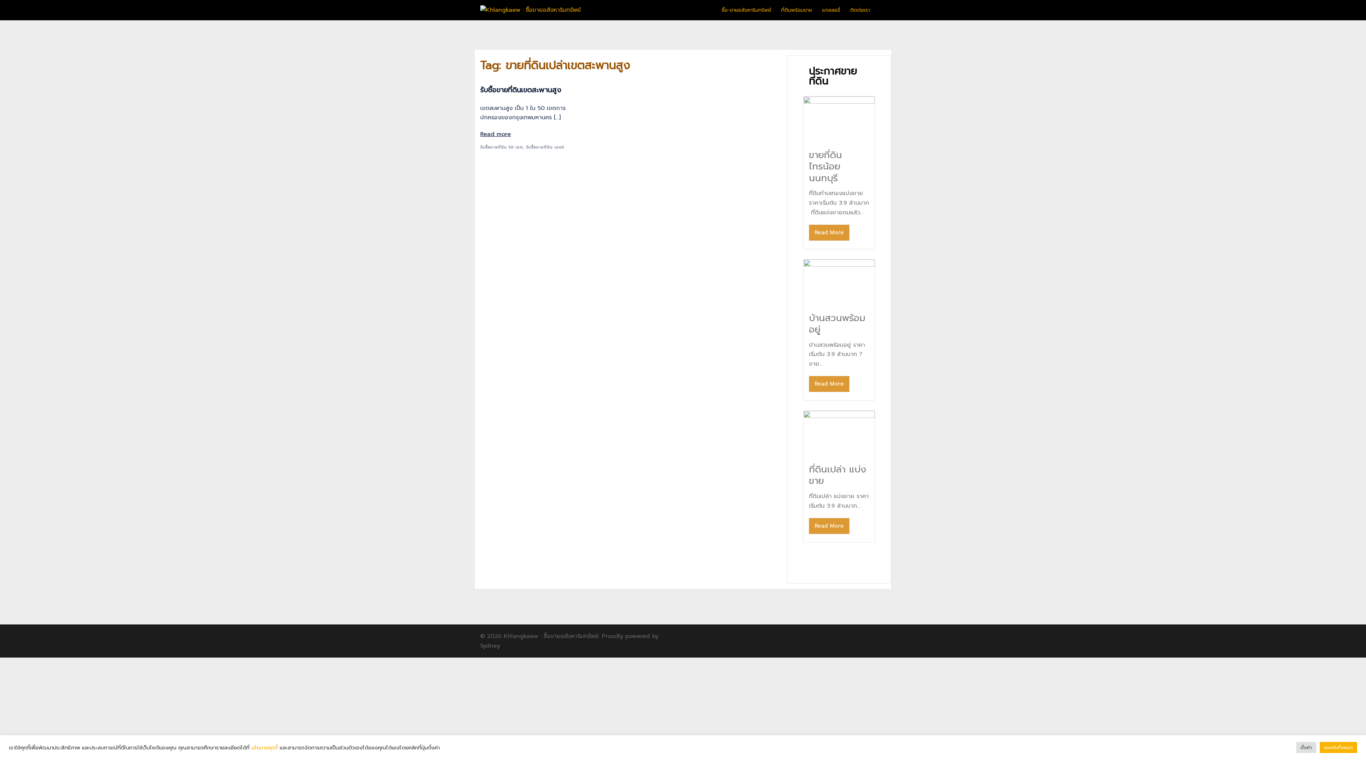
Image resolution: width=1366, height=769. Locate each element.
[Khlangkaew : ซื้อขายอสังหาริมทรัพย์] (530, 10)
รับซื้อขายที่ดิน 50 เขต (501, 147)
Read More (829, 232)
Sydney (490, 646)
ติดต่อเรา (860, 10)
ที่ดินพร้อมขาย (796, 10)
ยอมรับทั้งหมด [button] (1338, 747)
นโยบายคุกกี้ (264, 748)
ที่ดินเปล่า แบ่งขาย (837, 475)
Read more (495, 134)
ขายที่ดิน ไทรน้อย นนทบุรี (825, 166)
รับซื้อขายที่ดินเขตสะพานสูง (520, 89)
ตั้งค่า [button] (1306, 747)
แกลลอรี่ (831, 10)
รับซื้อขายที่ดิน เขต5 (545, 147)
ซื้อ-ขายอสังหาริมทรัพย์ (746, 10)
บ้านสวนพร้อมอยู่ (837, 324)
